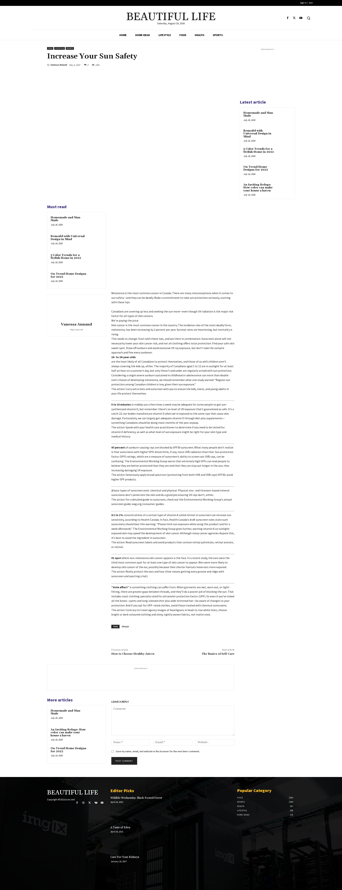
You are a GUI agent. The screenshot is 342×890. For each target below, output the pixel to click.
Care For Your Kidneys (124, 857)
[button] (308, 18)
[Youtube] (301, 18)
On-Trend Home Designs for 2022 (68, 275)
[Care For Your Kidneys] (219, 867)
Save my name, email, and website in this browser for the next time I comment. (158, 751)
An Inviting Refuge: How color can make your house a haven (68, 732)
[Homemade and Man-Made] (95, 222)
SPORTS (69, 48)
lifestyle (125, 626)
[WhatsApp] (222, 64)
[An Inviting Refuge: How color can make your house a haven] (95, 734)
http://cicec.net (76, 329)
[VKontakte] (96, 803)
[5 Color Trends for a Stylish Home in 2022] (95, 260)
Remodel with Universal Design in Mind (68, 238)
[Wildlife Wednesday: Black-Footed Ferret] (219, 808)
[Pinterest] (214, 64)
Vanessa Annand (58, 64)
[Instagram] (83, 803)
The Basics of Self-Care (218, 654)
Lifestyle (59, 48)
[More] (230, 64)
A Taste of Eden (120, 827)
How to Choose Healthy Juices (132, 654)
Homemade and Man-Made (66, 219)
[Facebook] (287, 18)
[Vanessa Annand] (76, 309)
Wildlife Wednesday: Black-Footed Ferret (136, 798)
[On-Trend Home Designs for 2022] (95, 278)
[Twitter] (294, 18)
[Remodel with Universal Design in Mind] (95, 241)
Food (50, 48)
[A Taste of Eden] (219, 837)
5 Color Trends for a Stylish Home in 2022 (66, 256)
